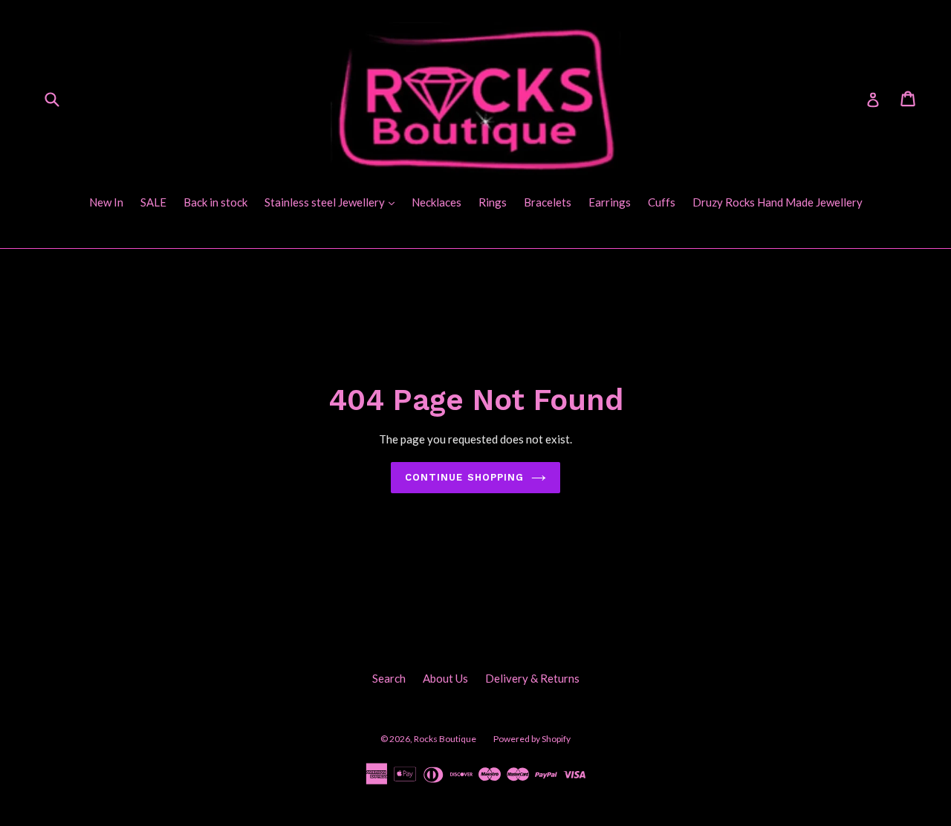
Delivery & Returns (532, 678)
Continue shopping (464, 477)
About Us (445, 678)
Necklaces (436, 202)
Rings (492, 202)
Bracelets (547, 202)
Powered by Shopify (532, 738)
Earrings (609, 202)
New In (106, 202)
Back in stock (215, 202)
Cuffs (661, 202)
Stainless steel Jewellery (333, 202)
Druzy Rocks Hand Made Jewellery (777, 202)
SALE (153, 202)
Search (389, 678)
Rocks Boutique (445, 738)
